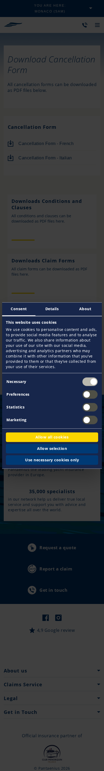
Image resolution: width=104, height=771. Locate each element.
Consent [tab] (19, 308)
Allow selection (52, 448)
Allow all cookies (52, 437)
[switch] (90, 394)
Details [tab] (52, 308)
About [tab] (85, 308)
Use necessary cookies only (52, 459)
